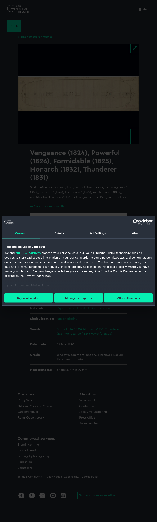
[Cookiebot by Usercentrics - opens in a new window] (136, 222)
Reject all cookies (28, 298)
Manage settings (76, 298)
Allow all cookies (128, 298)
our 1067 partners (28, 252)
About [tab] (136, 233)
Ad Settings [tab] (98, 233)
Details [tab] (59, 233)
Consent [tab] (21, 233)
